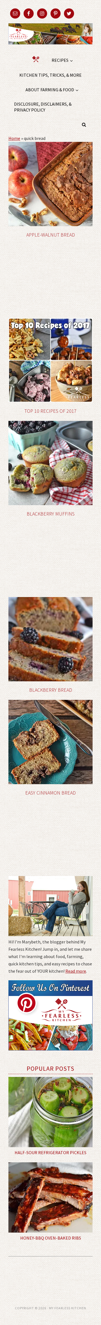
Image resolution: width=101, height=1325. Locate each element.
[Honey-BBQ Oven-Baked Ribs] (50, 1197)
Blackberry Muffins (51, 514)
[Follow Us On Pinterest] (50, 1054)
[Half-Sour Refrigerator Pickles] (50, 1112)
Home (14, 138)
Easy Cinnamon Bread (50, 792)
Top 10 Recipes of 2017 (50, 411)
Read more (75, 971)
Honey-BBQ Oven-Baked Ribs (50, 1238)
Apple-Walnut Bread (50, 235)
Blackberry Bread (50, 690)
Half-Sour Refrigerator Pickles (50, 1152)
